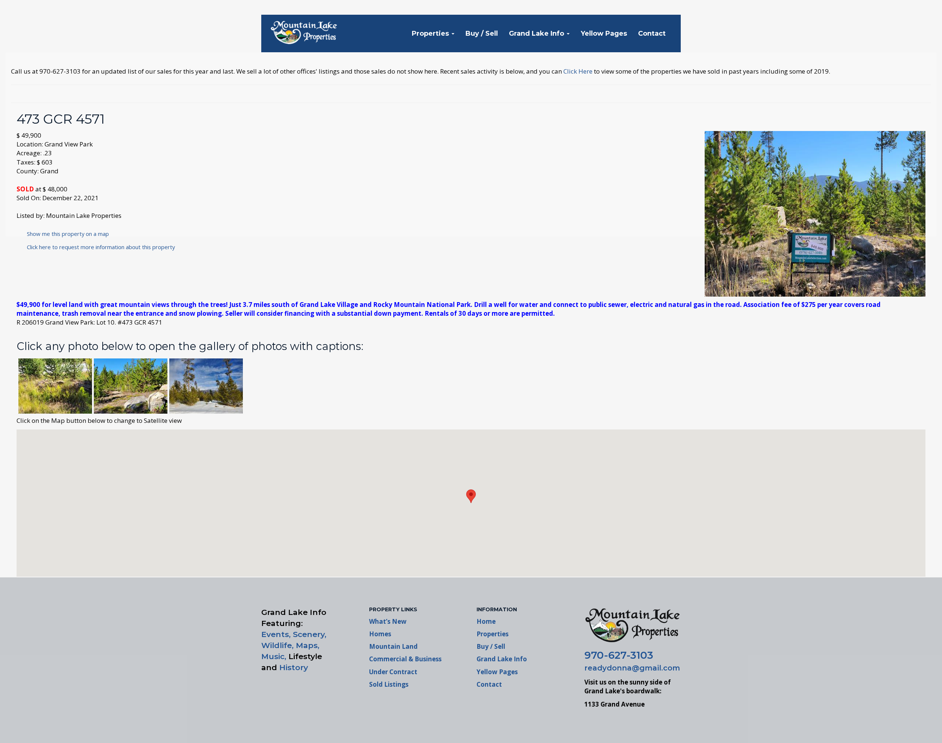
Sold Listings (388, 684)
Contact (652, 33)
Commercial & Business (405, 659)
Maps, (307, 645)
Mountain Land (393, 646)
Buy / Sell (481, 33)
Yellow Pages (604, 33)
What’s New (388, 621)
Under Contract (393, 672)
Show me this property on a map (65, 233)
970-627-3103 (618, 655)
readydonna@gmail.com (632, 668)
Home (486, 621)
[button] (471, 496)
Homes (380, 634)
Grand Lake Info (537, 33)
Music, (273, 656)
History (293, 667)
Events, (276, 634)
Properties (431, 33)
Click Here (577, 71)
